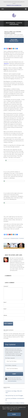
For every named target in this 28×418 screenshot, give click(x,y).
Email (5, 308)
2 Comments (21, 238)
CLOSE (14, 414)
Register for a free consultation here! (14, 5)
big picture (6, 63)
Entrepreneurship (14, 238)
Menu (2, 8)
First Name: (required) (10, 358)
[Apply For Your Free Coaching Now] (14, 249)
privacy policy (23, 408)
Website (5, 315)
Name (5, 302)
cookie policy (15, 410)
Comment (6, 286)
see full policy (13, 381)
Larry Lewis (7, 238)
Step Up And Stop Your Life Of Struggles (14, 395)
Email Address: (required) (10, 365)
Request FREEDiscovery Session (14, 40)
